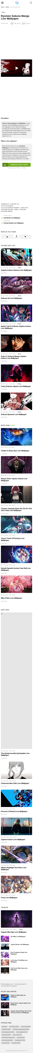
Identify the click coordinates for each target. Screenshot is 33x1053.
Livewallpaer (22, 1032)
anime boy (5, 204)
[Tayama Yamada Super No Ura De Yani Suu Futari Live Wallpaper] (16, 494)
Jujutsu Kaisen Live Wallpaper (13, 839)
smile (17, 209)
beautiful (6, 1029)
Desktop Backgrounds (21, 1029)
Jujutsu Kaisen (7, 206)
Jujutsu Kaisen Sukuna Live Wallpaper (16, 270)
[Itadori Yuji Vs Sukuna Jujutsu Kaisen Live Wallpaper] (16, 313)
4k (5, 1026)
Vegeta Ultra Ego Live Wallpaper (13, 932)
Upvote (7, 237)
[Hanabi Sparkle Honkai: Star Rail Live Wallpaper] (16, 554)
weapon (16, 1043)
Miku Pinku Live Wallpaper (11, 598)
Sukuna (23, 209)
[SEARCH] (31, 3)
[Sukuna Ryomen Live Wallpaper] (16, 401)
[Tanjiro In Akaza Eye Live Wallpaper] (16, 436)
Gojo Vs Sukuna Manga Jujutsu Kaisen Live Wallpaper (13, 357)
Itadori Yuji (15, 204)
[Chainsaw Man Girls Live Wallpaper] (16, 770)
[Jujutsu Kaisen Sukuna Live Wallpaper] (16, 257)
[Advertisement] (16, 42)
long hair (18, 1034)
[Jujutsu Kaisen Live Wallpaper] (16, 826)
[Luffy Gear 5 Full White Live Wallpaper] (5, 962)
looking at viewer (9, 1037)
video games (8, 1040)
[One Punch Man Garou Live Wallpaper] (5, 970)
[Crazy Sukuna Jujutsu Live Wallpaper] (16, 373)
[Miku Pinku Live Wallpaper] (16, 584)
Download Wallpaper (19, 165)
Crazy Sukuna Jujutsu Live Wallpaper (16, 386)
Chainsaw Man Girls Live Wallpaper (15, 783)
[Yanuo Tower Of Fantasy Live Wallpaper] (16, 524)
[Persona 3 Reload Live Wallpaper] (16, 798)
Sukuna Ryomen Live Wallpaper (14, 414)
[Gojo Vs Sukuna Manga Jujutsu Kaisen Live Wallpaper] (16, 343)
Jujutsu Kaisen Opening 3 (11, 207)
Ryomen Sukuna (7, 209)
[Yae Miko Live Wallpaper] (5, 939)
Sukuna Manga (7, 211)
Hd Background (8, 1032)
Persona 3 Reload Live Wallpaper (14, 811)
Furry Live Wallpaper (9, 898)
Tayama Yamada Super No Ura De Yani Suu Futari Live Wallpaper (16, 509)
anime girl (26, 1026)
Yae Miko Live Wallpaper (18, 936)
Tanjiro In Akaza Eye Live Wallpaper (15, 451)
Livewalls (7, 1034)
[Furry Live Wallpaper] (16, 884)
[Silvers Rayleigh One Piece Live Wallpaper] (16, 854)
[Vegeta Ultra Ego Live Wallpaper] (16, 919)
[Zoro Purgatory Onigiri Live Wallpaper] (5, 955)
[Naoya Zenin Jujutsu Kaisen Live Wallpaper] (16, 464)
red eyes (25, 207)
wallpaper (20, 1040)
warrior (6, 1043)
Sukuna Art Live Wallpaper (11, 298)
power (21, 1037)
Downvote (25, 237)
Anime (19, 267)
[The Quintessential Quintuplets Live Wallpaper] (16, 681)
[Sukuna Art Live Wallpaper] (16, 285)
